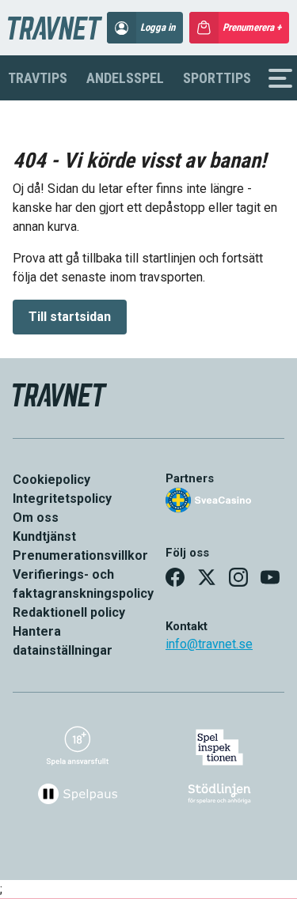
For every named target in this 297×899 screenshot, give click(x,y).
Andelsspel (125, 78)
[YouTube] (270, 577)
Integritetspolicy (62, 498)
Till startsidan (70, 316)
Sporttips (217, 78)
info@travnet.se (209, 644)
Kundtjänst (44, 536)
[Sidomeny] (280, 78)
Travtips (37, 78)
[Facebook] (175, 577)
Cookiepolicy (51, 479)
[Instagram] (238, 577)
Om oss (36, 517)
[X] (206, 577)
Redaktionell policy (69, 612)
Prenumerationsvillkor (80, 555)
